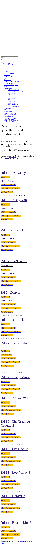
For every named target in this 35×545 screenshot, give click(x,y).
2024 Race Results (13, 90)
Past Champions (9, 116)
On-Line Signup (9, 73)
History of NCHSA (10, 115)
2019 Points (11, 101)
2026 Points (7, 78)
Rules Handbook (9, 108)
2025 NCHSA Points (14, 105)
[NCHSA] (7, 63)
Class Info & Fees (9, 83)
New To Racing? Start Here (12, 81)
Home (6, 71)
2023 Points (11, 93)
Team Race (7, 80)
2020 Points (11, 100)
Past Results (8, 88)
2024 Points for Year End (15, 91)
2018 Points (11, 103)
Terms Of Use (23, 541)
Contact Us (7, 86)
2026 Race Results (9, 76)
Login (2, 59)
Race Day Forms (9, 121)
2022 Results (12, 96)
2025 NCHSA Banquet (11, 120)
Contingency (8, 111)
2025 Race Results (13, 106)
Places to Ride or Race (11, 113)
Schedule (7, 75)
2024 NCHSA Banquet (11, 118)
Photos (6, 110)
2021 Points (11, 98)
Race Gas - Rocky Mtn (11, 85)
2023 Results (12, 95)
